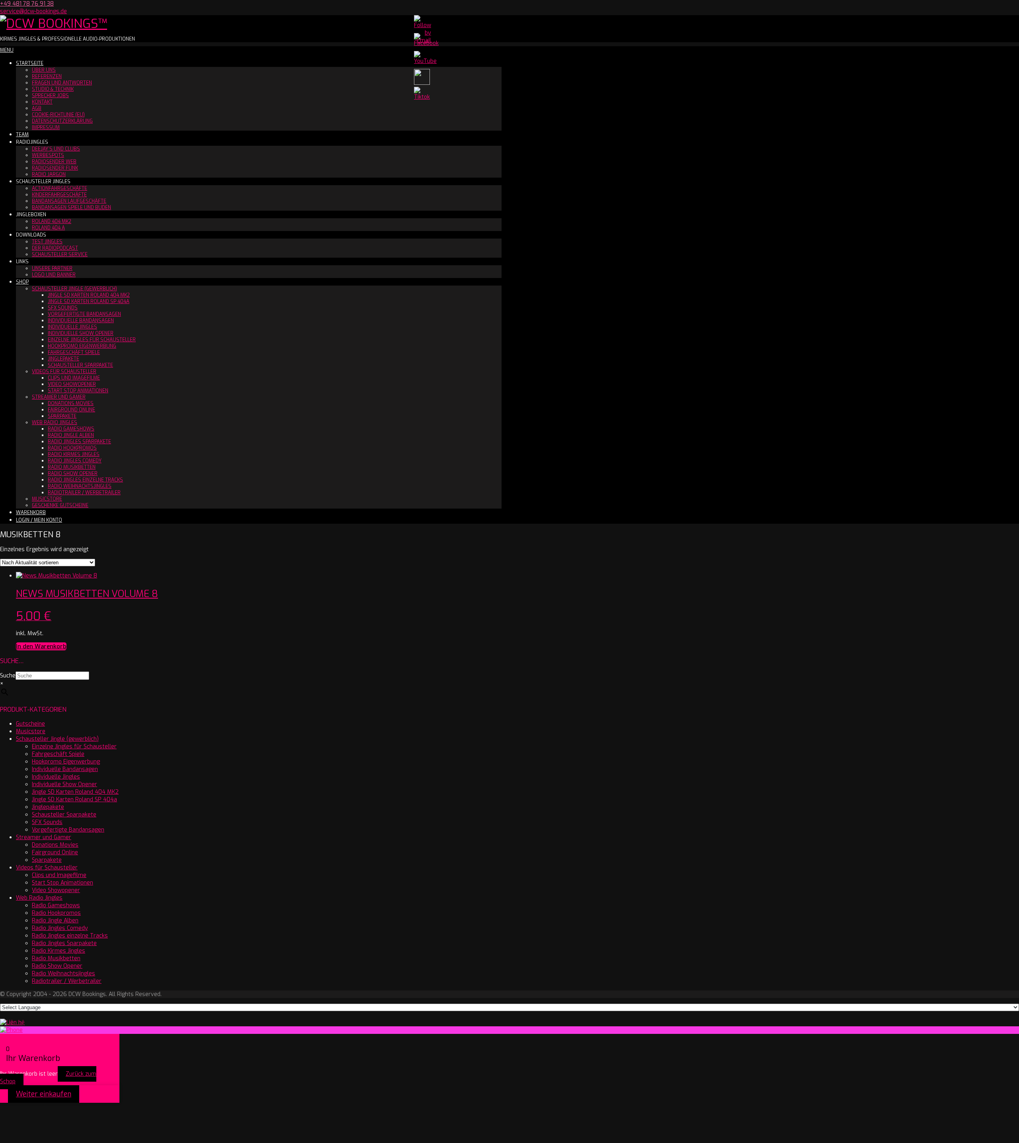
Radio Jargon (49, 174)
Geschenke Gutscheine (60, 505)
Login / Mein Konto (39, 520)
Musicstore (47, 499)
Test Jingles (47, 242)
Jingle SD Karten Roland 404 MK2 (89, 295)
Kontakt (42, 102)
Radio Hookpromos (72, 448)
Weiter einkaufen (43, 1094)
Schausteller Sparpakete (80, 365)
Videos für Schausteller (64, 371)
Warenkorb (31, 512)
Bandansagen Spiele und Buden (71, 207)
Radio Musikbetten (72, 467)
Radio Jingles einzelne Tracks (85, 480)
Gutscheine (30, 724)
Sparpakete (62, 416)
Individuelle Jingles (72, 327)
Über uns (44, 70)
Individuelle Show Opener (80, 333)
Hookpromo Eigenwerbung (82, 346)
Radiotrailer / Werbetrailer (84, 492)
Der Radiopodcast (55, 248)
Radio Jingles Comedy (75, 461)
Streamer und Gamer (59, 397)
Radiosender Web (54, 162)
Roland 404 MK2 (51, 221)
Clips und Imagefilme (74, 378)
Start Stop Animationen (78, 391)
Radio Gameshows (71, 429)
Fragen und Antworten (62, 83)
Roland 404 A (48, 228)
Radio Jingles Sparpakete (79, 441)
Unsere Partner (52, 268)
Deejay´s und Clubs (56, 149)
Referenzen (47, 76)
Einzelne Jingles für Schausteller (92, 340)
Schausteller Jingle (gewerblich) (74, 289)
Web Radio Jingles (54, 422)
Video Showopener (72, 384)
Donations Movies (71, 403)
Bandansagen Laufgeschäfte (69, 201)
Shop (22, 282)
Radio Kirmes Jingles (74, 454)
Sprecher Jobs (50, 95)
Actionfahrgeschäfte (59, 188)
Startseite (29, 63)
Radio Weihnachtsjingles (79, 486)
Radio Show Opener (73, 473)
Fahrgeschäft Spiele (74, 352)
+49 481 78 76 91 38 (27, 4)
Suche (8, 675)
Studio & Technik (53, 89)
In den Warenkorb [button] (41, 646)
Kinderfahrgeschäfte (59, 195)
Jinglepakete (63, 359)
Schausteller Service (60, 254)
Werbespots (48, 155)
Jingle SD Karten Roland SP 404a (88, 301)
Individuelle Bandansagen (81, 320)
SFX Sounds (63, 308)
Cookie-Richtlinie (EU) (58, 115)
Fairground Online (71, 410)
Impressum (46, 127)
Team (22, 134)
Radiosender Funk (55, 168)
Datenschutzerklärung (62, 121)
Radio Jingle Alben (71, 435)
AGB (36, 108)
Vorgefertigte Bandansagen (84, 314)
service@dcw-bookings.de (33, 11)
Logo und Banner (54, 275)
